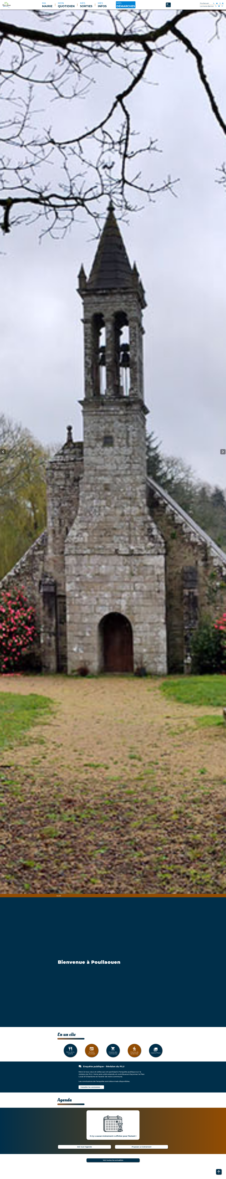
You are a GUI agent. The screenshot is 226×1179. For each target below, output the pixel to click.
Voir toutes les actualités (113, 1160)
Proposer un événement (141, 1147)
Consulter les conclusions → (91, 1087)
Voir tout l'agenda (84, 1147)
